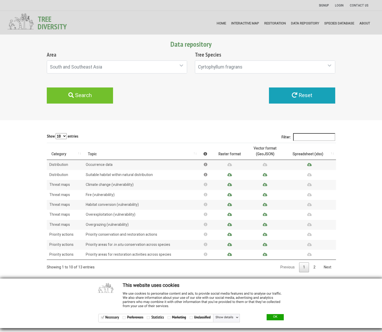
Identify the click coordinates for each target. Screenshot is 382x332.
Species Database (339, 23)
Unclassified (202, 317)
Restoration (275, 23)
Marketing (179, 317)
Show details (224, 317)
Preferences (135, 317)
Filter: (286, 136)
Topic (92, 154)
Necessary (112, 317)
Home (221, 23)
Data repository (305, 23)
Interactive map (245, 23)
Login (339, 5)
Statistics (157, 317)
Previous (287, 267)
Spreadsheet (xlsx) (308, 154)
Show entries (62, 136)
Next (327, 267)
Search (83, 95)
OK (275, 317)
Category (58, 154)
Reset (304, 95)
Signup (324, 5)
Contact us (359, 5)
